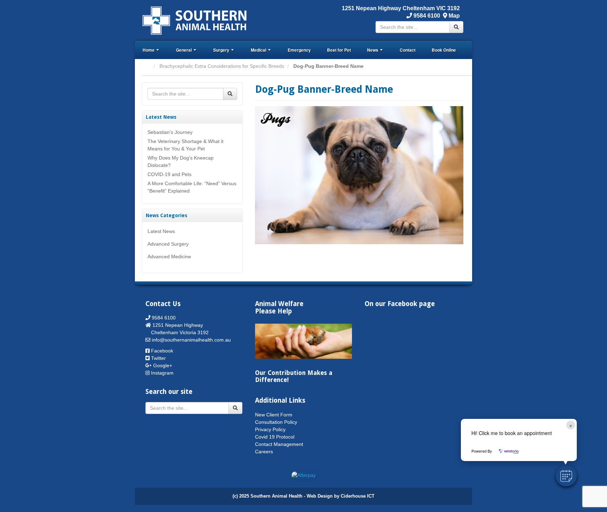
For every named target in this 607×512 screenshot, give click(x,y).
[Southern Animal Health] (195, 19)
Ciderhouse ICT (357, 496)
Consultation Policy (276, 422)
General (184, 50)
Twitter (158, 358)
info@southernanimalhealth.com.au (191, 340)
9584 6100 (426, 16)
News (372, 50)
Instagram (162, 373)
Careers (264, 451)
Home (149, 50)
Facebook (162, 351)
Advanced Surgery (168, 244)
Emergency (299, 50)
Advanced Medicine (169, 256)
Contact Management (279, 444)
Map (454, 16)
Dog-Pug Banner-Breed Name (324, 89)
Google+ (162, 365)
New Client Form (273, 414)
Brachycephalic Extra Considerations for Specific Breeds (221, 66)
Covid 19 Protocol (274, 437)
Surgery (221, 50)
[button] (566, 475)
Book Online (444, 50)
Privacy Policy (270, 429)
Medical (258, 50)
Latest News (161, 231)
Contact (408, 50)
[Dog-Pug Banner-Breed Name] (359, 174)
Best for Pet (339, 50)
